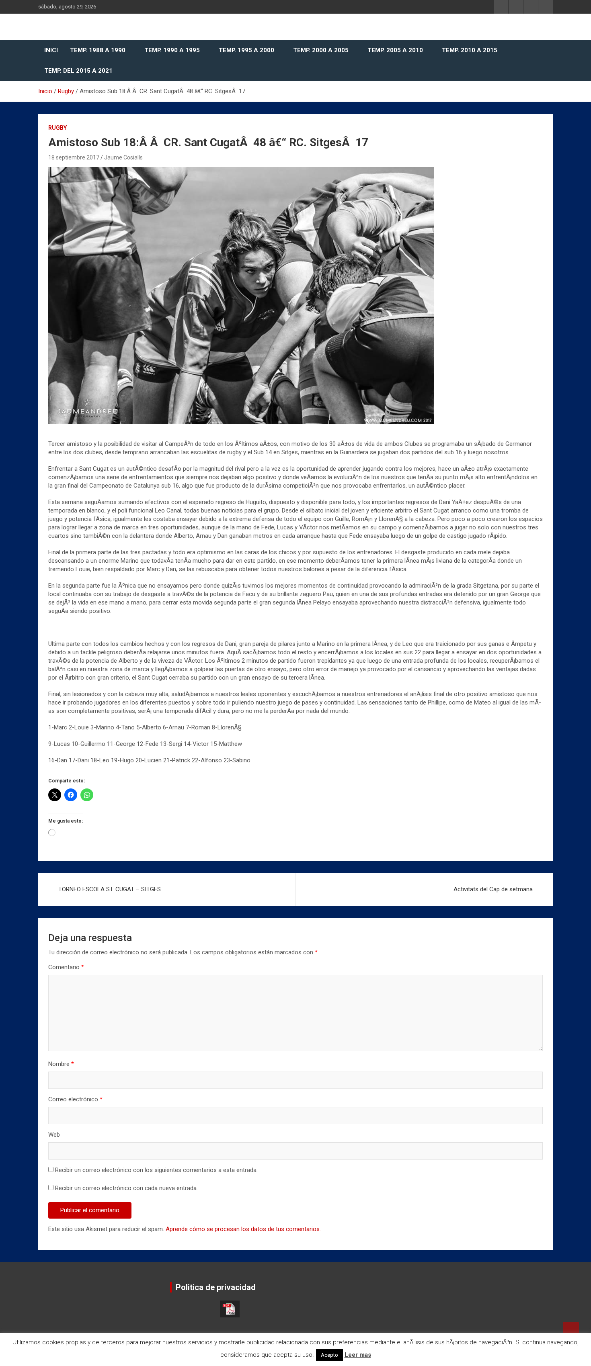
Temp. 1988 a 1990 (97, 50)
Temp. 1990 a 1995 (172, 50)
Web (54, 1134)
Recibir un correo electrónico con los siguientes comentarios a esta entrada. (156, 1170)
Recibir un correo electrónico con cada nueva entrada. (126, 1188)
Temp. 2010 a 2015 (469, 50)
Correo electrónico (75, 1099)
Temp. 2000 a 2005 (321, 50)
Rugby (57, 128)
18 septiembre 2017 (73, 157)
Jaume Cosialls (123, 157)
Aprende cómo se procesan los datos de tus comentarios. (243, 1229)
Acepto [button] (329, 1355)
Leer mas (358, 1354)
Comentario (66, 967)
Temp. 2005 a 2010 (395, 50)
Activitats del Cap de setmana (493, 889)
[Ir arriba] (571, 1330)
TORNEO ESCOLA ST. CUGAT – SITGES (109, 889)
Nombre (61, 1064)
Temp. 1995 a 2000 (246, 50)
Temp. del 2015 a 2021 (78, 70)
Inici (51, 50)
